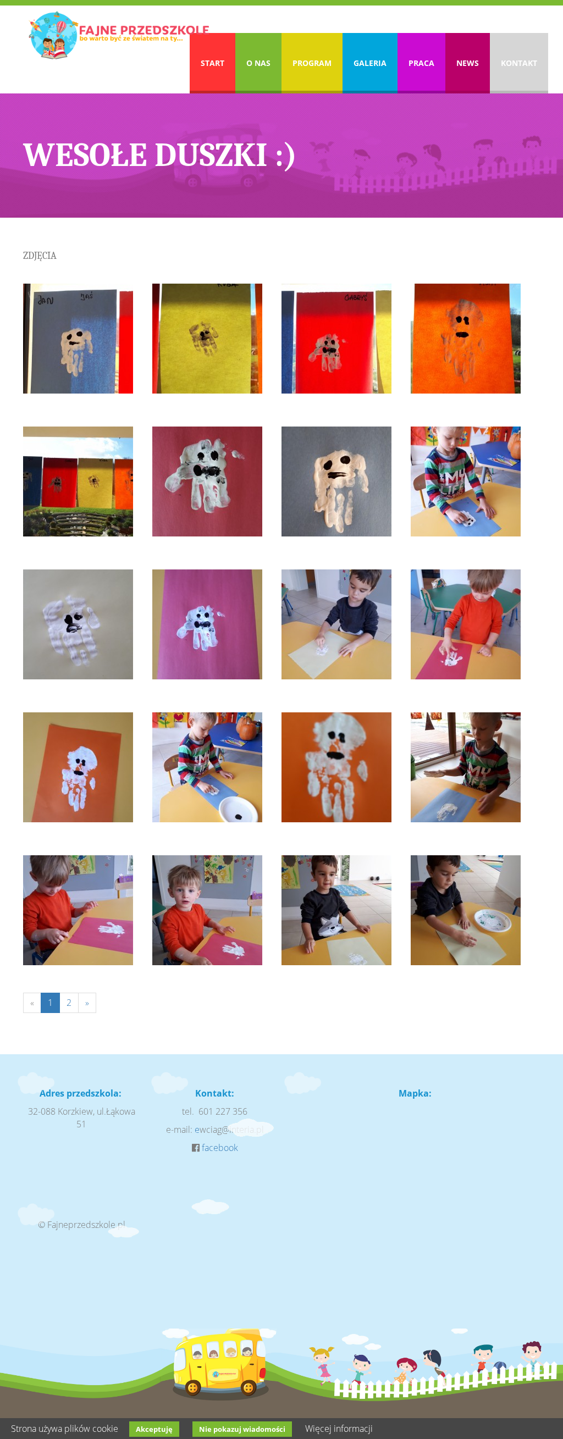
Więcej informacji (339, 1429)
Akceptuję (154, 1429)
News (467, 63)
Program (312, 63)
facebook (220, 1148)
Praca (421, 63)
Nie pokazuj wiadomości (242, 1429)
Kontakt (519, 63)
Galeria (370, 63)
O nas (258, 63)
